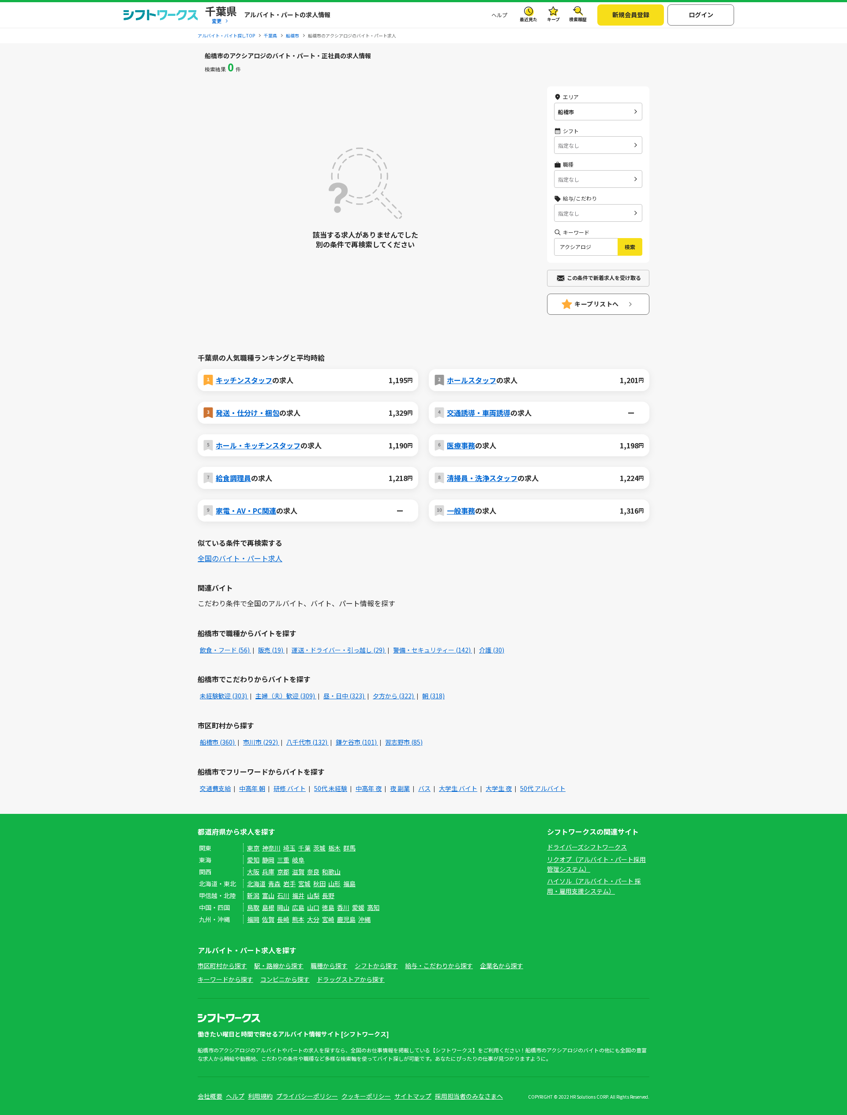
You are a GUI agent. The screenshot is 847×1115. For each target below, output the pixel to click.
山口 (313, 907)
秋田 (319, 883)
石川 (283, 895)
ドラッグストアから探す (351, 979)
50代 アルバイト (543, 788)
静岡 (268, 859)
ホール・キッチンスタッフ (258, 445)
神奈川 (271, 847)
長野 (328, 895)
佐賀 (268, 919)
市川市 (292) (261, 742)
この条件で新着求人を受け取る (604, 277)
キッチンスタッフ (244, 380)
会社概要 (210, 1096)
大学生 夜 (499, 788)
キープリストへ (596, 303)
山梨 (313, 895)
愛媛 (358, 907)
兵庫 (268, 871)
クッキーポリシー (366, 1096)
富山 (268, 895)
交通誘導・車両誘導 (478, 412)
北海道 (256, 883)
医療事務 (461, 445)
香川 (343, 907)
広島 (298, 907)
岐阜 (298, 859)
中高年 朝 (252, 788)
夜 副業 (400, 788)
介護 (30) (491, 649)
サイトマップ (412, 1096)
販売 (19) (271, 649)
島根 (268, 907)
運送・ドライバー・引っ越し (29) (339, 649)
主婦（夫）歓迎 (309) (285, 695)
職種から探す (329, 965)
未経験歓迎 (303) (224, 695)
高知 (373, 907)
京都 (283, 871)
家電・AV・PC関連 (246, 510)
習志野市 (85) (404, 742)
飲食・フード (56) (225, 649)
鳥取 (253, 907)
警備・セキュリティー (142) (432, 649)
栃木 (334, 847)
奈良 (313, 871)
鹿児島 (346, 919)
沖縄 (364, 919)
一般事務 (461, 510)
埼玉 (289, 847)
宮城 (304, 883)
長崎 (283, 919)
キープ (553, 19)
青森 (274, 883)
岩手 (289, 883)
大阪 (253, 871)
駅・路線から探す (279, 965)
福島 (349, 883)
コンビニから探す (285, 979)
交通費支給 (215, 788)
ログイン (701, 14)
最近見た (528, 19)
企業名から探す (501, 965)
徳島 (328, 907)
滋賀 (298, 871)
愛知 (253, 859)
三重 (283, 859)
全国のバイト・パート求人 (240, 558)
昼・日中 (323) (344, 695)
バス (424, 788)
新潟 (253, 895)
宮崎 (328, 919)
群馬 (349, 847)
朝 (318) (433, 695)
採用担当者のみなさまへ (469, 1096)
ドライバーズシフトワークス (587, 847)
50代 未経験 (330, 788)
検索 (630, 246)
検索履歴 (578, 19)
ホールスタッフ (471, 380)
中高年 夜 (369, 788)
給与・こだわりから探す (439, 965)
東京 (253, 847)
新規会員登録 (630, 14)
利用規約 (260, 1096)
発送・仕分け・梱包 (247, 412)
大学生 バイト (458, 788)
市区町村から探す (222, 965)
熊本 (298, 919)
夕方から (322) (394, 695)
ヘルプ (499, 15)
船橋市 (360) (218, 742)
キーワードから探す (225, 979)
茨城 (319, 847)
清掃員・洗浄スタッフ (482, 478)
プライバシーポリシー (307, 1096)
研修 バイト (290, 788)
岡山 (283, 907)
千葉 (304, 847)
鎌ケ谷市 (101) (357, 742)
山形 (334, 883)
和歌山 (331, 871)
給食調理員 (233, 478)
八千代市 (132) (307, 742)
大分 (313, 919)
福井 (298, 895)
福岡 (253, 919)
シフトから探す (376, 965)
